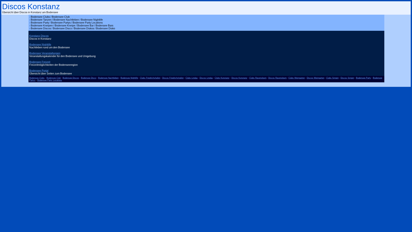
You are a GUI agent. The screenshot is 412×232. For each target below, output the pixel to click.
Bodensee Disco (88, 78)
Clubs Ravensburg (257, 78)
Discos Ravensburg (277, 78)
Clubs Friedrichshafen (150, 78)
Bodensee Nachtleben (108, 78)
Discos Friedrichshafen (173, 78)
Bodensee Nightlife (40, 44)
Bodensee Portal (38, 70)
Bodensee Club (54, 78)
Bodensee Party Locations (49, 80)
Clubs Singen (332, 78)
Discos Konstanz (239, 78)
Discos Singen (347, 78)
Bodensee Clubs (37, 78)
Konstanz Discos (39, 35)
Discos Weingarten (315, 78)
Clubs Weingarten (296, 78)
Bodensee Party (363, 78)
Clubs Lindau (192, 78)
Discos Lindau (206, 78)
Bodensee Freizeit (39, 62)
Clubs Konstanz (222, 78)
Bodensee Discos (71, 78)
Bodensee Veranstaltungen (44, 53)
